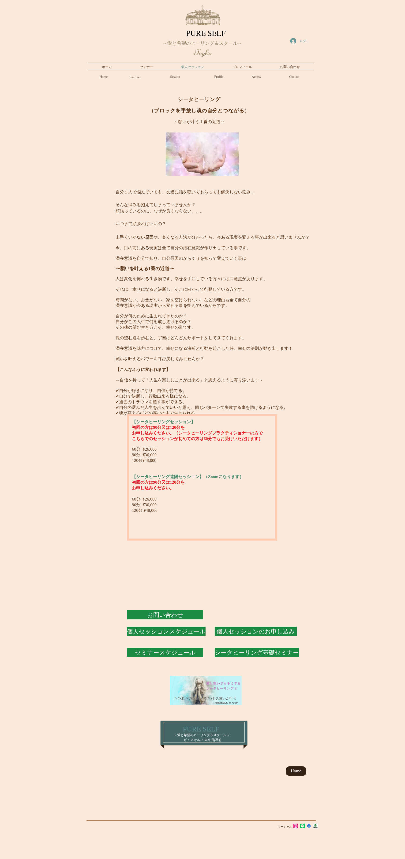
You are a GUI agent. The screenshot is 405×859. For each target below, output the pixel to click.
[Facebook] (309, 826)
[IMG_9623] (315, 826)
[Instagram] (295, 826)
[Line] (302, 826)
